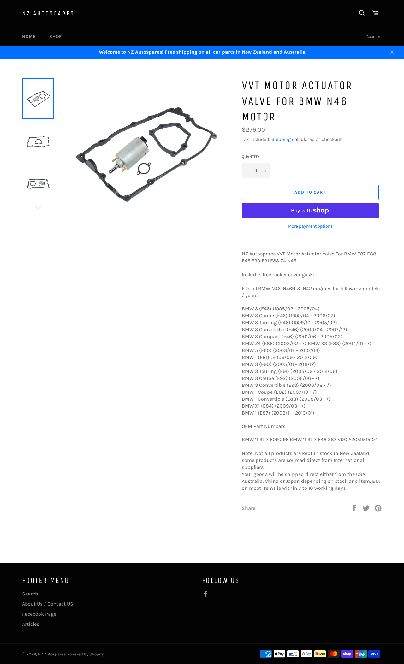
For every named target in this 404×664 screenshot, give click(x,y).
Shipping (281, 139)
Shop (56, 36)
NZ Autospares (48, 13)
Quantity (250, 156)
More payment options (310, 226)
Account (374, 36)
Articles (30, 624)
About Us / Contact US (47, 604)
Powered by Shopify (85, 654)
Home (28, 36)
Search (30, 594)
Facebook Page (39, 614)
